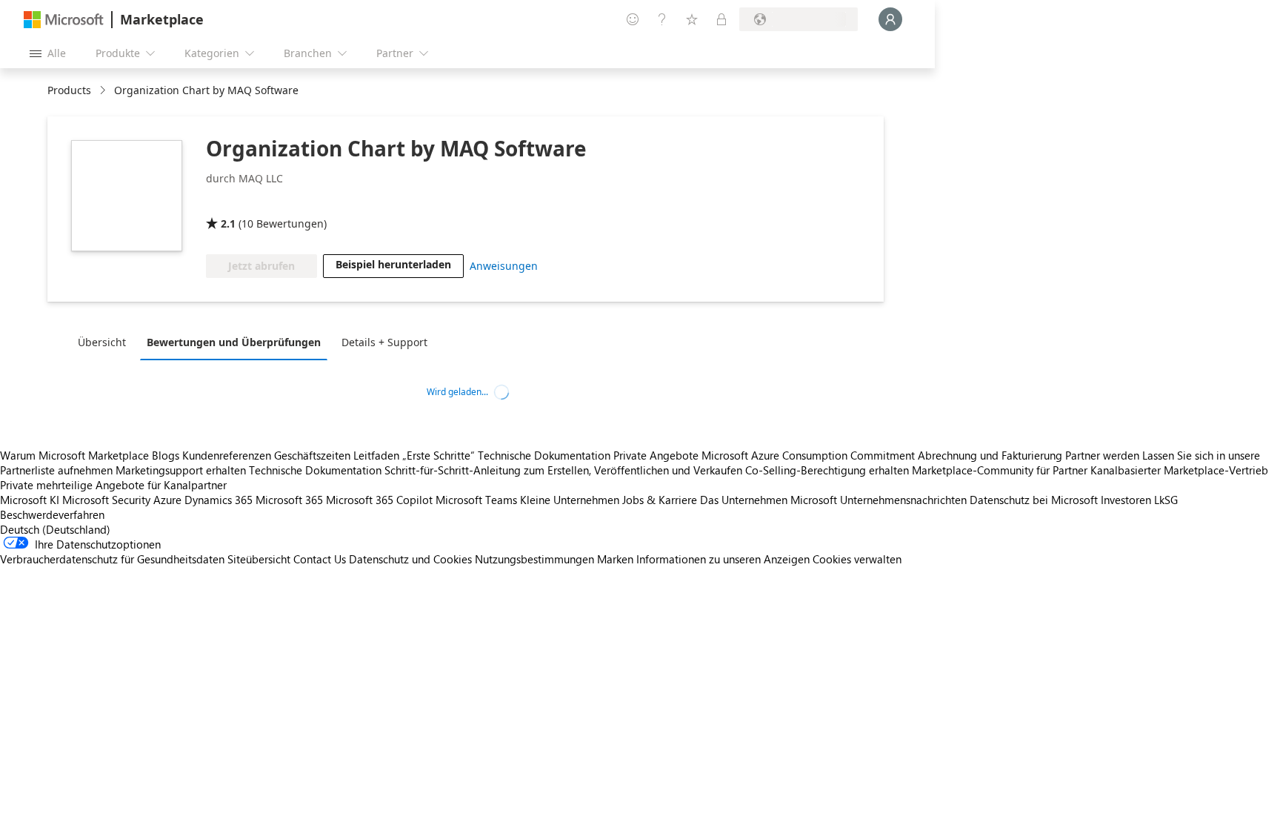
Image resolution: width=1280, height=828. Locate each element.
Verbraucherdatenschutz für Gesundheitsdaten (112, 559)
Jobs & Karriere (659, 499)
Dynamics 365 (218, 499)
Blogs (165, 455)
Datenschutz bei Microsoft (1034, 499)
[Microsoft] (64, 19)
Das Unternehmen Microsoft (768, 499)
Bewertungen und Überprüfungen (234, 342)
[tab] (105, 341)
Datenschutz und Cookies (410, 559)
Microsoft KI (29, 499)
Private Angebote (656, 455)
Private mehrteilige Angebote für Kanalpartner (113, 484)
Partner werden (1102, 455)
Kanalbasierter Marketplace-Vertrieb (1179, 470)
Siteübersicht (258, 559)
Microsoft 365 (289, 499)
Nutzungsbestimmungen (534, 559)
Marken (615, 559)
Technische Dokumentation (544, 455)
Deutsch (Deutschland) (55, 529)
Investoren (1126, 499)
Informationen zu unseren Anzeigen (723, 559)
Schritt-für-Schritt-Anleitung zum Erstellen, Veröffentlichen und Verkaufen (563, 470)
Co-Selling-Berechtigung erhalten (827, 470)
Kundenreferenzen (226, 455)
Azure (167, 499)
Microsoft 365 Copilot (379, 499)
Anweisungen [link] (504, 266)
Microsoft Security (106, 499)
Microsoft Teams (476, 499)
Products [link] (69, 90)
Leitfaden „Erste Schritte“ (414, 455)
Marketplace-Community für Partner (999, 470)
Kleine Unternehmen (569, 499)
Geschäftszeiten (312, 455)
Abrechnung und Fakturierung (990, 455)
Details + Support (384, 342)
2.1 (228, 223)
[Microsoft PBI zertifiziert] (249, 202)
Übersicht (102, 342)
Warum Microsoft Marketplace (74, 455)
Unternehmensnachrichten (903, 499)
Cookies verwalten (857, 559)
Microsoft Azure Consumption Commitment (809, 455)
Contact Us (319, 559)
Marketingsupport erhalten (181, 470)
